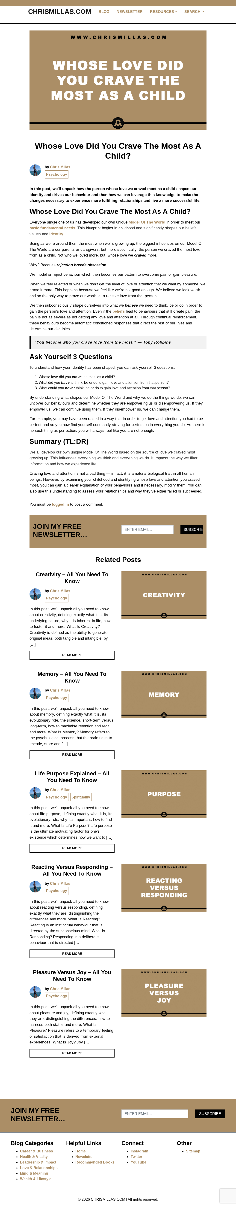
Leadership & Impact (38, 1162)
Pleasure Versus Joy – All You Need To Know (72, 975)
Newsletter (84, 1157)
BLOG (104, 12)
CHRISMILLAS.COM (59, 11)
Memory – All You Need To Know (72, 677)
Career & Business (36, 1151)
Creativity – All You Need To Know (72, 577)
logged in (60, 504)
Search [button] (192, 12)
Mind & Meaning (34, 1173)
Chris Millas (60, 167)
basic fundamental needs (52, 228)
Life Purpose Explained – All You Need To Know (72, 776)
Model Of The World (147, 222)
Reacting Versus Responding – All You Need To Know (72, 870)
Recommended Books (95, 1162)
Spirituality (80, 797)
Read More (72, 655)
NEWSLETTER (130, 12)
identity (56, 234)
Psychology (56, 174)
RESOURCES (162, 12)
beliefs (118, 311)
